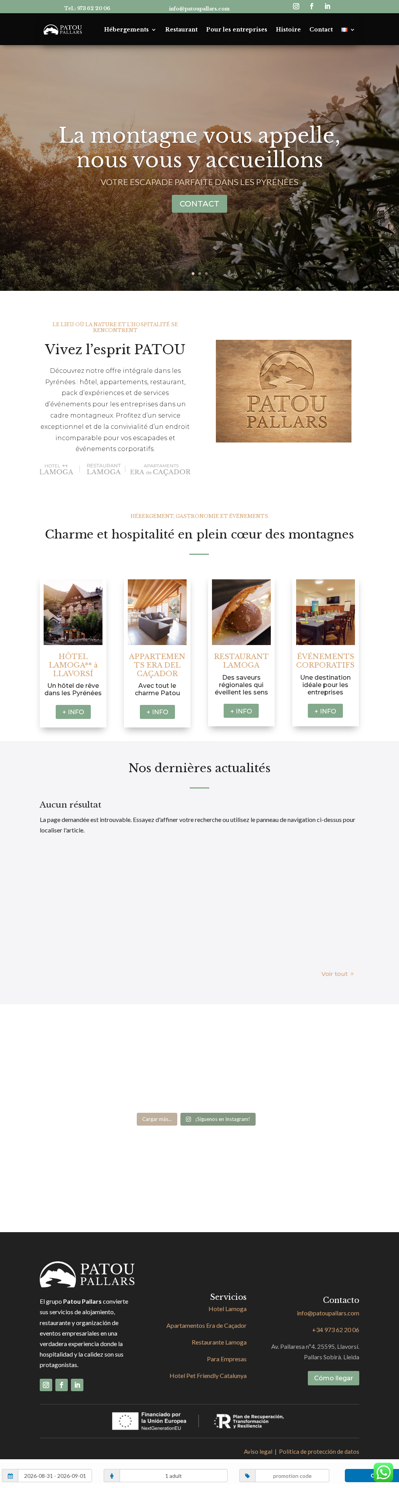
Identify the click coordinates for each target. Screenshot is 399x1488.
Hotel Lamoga (227, 1308)
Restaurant (181, 29)
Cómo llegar (333, 1378)
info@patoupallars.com (199, 9)
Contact (321, 29)
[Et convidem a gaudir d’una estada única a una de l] (78, 1085)
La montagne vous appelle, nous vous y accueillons (199, 148)
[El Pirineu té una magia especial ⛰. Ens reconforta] (236, 1039)
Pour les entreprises (236, 29)
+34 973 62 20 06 (335, 1329)
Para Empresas (227, 1358)
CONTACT (199, 203)
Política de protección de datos (319, 1451)
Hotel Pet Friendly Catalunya (208, 1375)
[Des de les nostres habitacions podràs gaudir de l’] (315, 1039)
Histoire (288, 29)
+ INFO (73, 712)
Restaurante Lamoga (219, 1342)
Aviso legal (258, 1451)
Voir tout (334, 973)
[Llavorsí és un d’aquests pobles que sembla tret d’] (78, 1039)
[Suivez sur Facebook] (311, 6)
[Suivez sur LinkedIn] (327, 6)
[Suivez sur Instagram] (296, 6)
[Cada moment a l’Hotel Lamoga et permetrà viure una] (157, 1085)
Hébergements (126, 29)
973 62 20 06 (93, 8)
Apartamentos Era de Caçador (206, 1325)
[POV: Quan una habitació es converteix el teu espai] (157, 1039)
